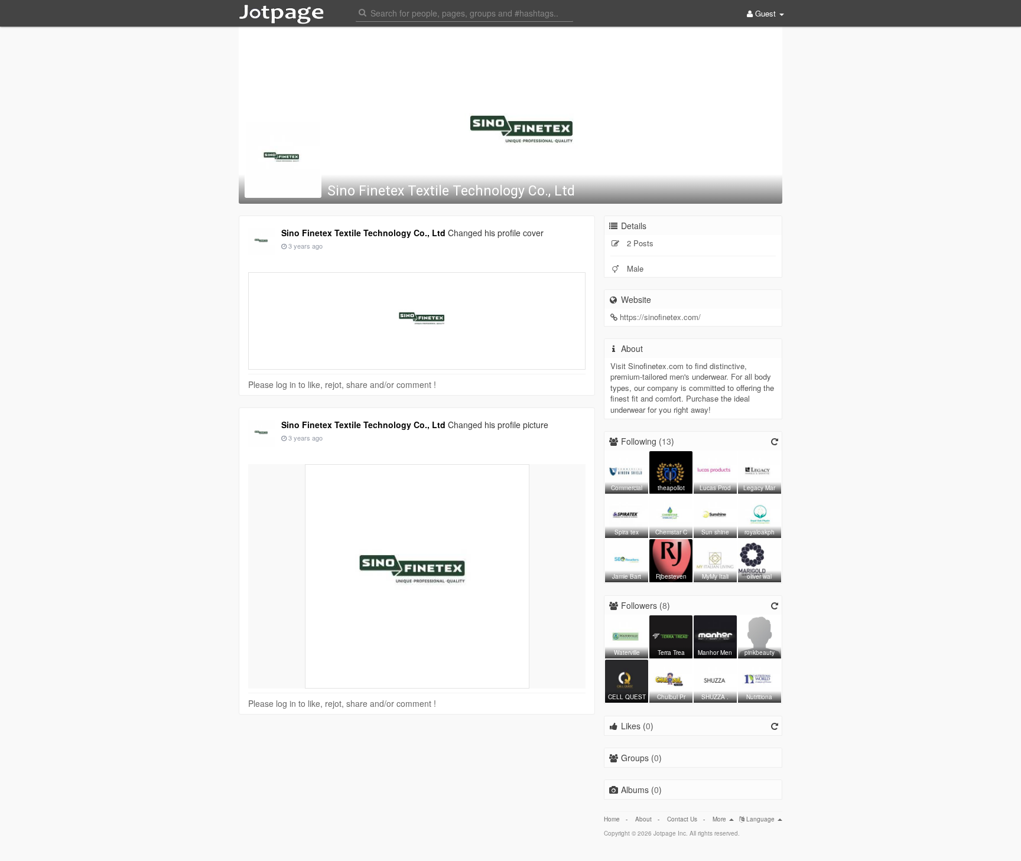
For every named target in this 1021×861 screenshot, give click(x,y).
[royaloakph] (759, 515)
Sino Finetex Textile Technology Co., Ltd (451, 191)
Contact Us (682, 819)
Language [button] (760, 819)
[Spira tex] (626, 515)
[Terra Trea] (670, 635)
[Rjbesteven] (670, 559)
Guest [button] (765, 13)
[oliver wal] (759, 559)
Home (612, 819)
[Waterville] (626, 635)
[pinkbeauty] (759, 635)
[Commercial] (626, 471)
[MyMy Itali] (715, 559)
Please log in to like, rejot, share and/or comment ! (342, 384)
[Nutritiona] (759, 680)
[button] (464, 12)
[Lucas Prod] (715, 471)
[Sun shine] (715, 515)
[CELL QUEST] (626, 680)
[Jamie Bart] (626, 559)
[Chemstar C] (670, 515)
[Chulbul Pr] (670, 680)
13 (666, 441)
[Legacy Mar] (759, 471)
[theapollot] (670, 471)
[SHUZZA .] (715, 680)
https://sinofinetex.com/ (660, 316)
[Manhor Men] (715, 635)
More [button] (720, 819)
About (643, 819)
